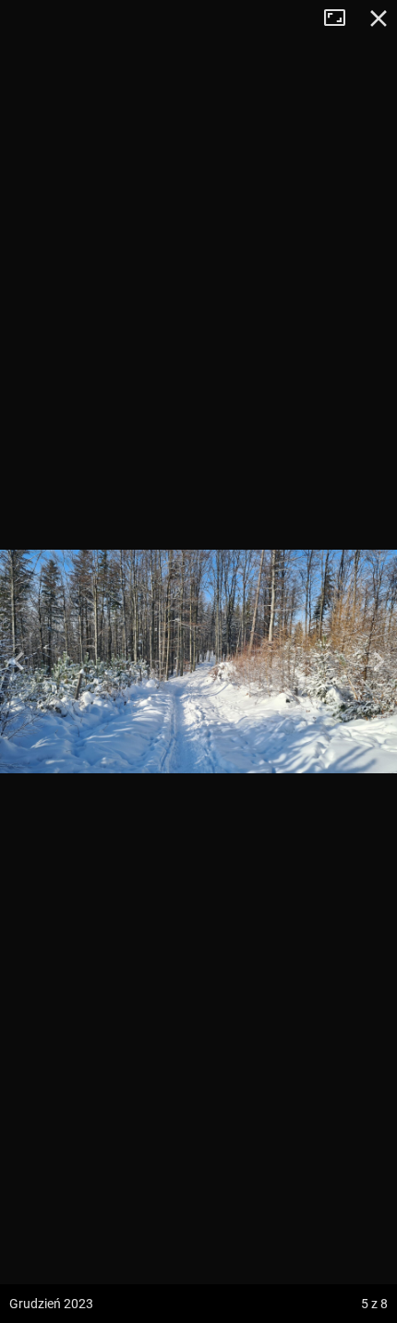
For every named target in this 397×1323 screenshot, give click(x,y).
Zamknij (378, 18)
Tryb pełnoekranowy (341, 18)
